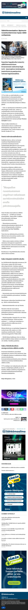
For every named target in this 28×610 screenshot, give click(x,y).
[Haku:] (14, 20)
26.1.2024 (5, 38)
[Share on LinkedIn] (9, 409)
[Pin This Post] (12, 409)
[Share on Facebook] (3, 409)
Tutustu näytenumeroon (7, 470)
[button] (26, 17)
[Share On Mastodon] (24, 409)
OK (3, 607)
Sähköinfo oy (4, 597)
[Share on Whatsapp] (21, 409)
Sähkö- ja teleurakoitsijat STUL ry (9, 598)
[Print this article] (18, 409)
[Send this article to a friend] (15, 409)
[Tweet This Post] (6, 409)
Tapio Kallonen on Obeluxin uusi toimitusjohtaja (13, 534)
